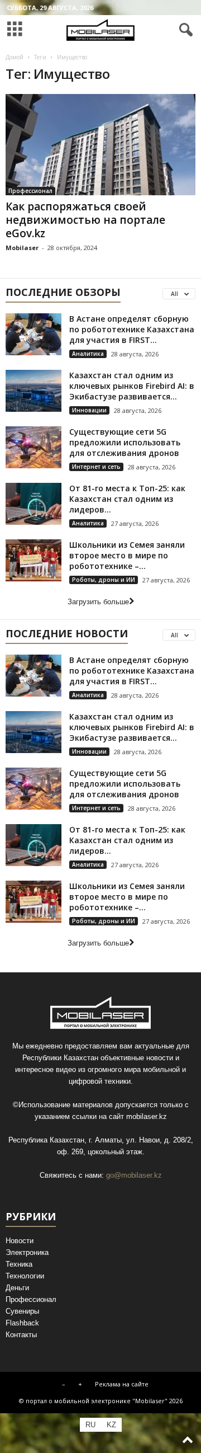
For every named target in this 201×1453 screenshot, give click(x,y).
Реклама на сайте (122, 1384)
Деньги (17, 1287)
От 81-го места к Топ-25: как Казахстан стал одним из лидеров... (127, 499)
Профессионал (30, 191)
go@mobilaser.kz (134, 1175)
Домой (14, 57)
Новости (20, 1240)
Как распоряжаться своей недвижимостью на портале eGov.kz (85, 220)
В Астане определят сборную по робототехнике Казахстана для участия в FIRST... (131, 329)
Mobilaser (22, 247)
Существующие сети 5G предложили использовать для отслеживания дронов (124, 442)
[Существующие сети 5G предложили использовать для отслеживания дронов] (33, 447)
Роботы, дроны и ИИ (103, 580)
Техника (19, 1264)
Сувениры (22, 1311)
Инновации (89, 410)
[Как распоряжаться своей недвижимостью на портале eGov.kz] (100, 144)
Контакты (21, 1334)
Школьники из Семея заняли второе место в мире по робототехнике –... (127, 555)
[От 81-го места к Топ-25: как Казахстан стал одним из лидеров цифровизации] (33, 504)
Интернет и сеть (96, 467)
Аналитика (88, 354)
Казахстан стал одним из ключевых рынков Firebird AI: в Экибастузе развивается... (131, 386)
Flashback (22, 1323)
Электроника (27, 1252)
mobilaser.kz (146, 1116)
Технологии (25, 1276)
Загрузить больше (98, 602)
